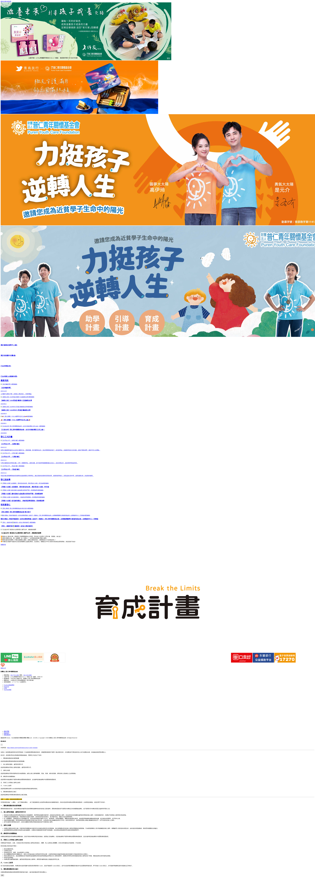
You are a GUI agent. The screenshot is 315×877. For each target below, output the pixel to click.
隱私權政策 (7, 734)
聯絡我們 (6, 733)
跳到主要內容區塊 (6, 1)
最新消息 (5, 380)
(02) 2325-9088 (27, 675)
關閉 (2, 875)
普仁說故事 (5, 479)
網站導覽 (6, 731)
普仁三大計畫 (6, 437)
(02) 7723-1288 (14, 675)
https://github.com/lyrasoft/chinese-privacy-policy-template (22, 747)
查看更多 (3, 544)
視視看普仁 (5, 505)
